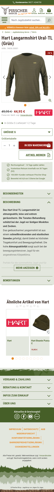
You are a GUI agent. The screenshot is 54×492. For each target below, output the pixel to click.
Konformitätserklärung (26, 438)
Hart (9, 340)
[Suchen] (48, 20)
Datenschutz (31, 429)
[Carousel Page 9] (41, 358)
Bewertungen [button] (11, 280)
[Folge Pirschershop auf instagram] (17, 416)
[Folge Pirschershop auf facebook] (23, 416)
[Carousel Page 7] (34, 358)
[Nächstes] (50, 77)
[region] (27, 80)
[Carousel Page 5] (27, 358)
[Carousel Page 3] (20, 358)
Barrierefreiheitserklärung (26, 442)
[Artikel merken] (49, 332)
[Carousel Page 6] (30, 358)
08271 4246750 (28, 2)
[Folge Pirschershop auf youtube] (30, 416)
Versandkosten (26, 115)
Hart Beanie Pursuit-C (41, 342)
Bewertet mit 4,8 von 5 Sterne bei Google (28, 178)
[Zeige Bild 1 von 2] (25, 105)
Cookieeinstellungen (27, 447)
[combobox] (28, 20)
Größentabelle (9, 138)
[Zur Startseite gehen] (14, 11)
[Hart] (43, 112)
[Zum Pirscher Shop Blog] (37, 416)
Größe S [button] (9, 132)
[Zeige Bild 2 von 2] (29, 105)
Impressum (15, 429)
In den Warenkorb (35, 145)
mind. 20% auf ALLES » (39, 27)
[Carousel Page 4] (23, 358)
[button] (27, 202)
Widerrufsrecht (26, 433)
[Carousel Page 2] (16, 358)
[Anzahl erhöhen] (14, 145)
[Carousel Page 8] (38, 358)
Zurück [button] (7, 32)
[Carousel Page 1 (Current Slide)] (12, 358)
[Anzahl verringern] (5, 145)
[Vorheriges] (4, 77)
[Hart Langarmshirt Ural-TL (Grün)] (27, 77)
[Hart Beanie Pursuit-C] (41, 322)
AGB (43, 429)
